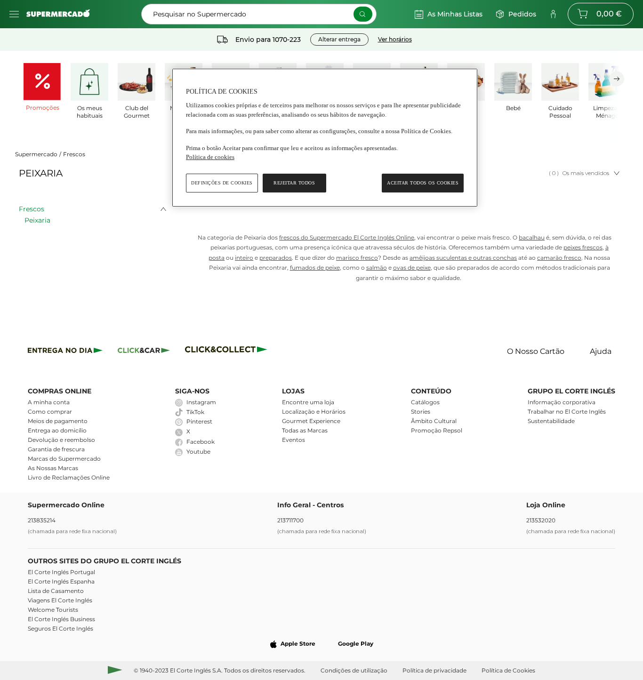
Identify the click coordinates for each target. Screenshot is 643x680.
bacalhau (532, 237)
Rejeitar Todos (294, 182)
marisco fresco (357, 257)
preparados (275, 257)
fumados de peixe (315, 267)
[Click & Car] (144, 351)
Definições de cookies (222, 182)
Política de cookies (210, 156)
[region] (325, 137)
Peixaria (37, 220)
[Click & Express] (65, 351)
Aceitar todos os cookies (422, 182)
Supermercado (36, 154)
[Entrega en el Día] (227, 351)
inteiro (244, 257)
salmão (376, 267)
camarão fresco (559, 257)
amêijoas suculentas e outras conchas (463, 257)
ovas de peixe (412, 267)
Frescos (74, 154)
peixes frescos (583, 247)
